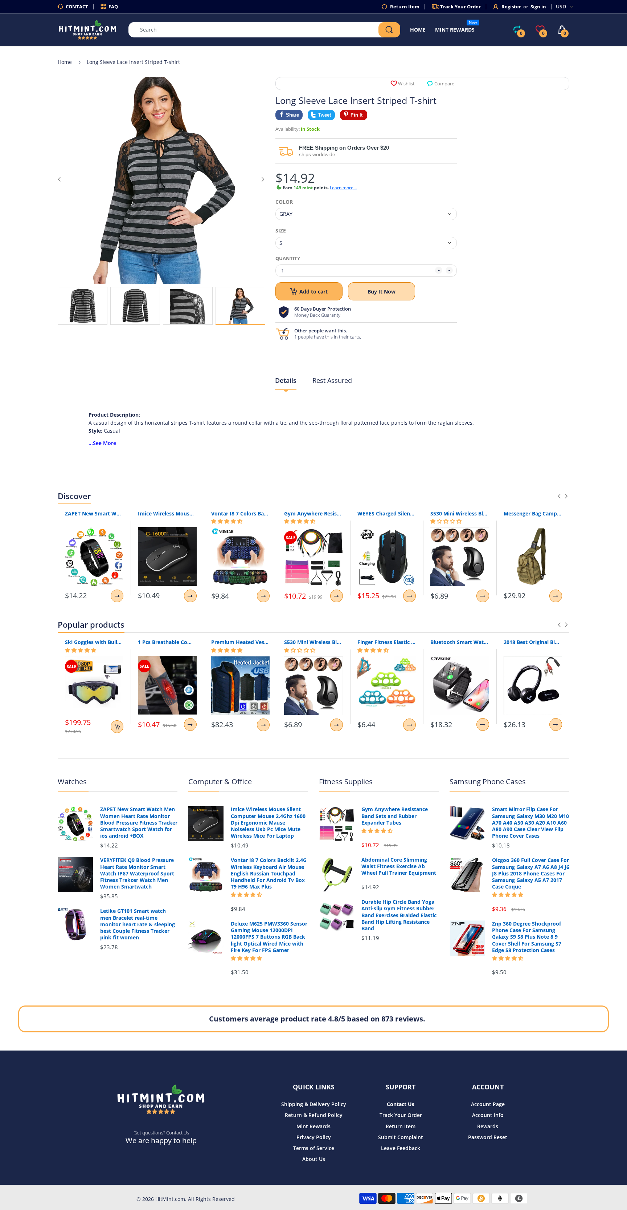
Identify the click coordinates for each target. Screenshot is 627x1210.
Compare (444, 83)
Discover (74, 495)
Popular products (91, 624)
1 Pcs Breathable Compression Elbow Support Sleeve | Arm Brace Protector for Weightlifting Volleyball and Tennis (167, 642)
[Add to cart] (117, 726)
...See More (102, 443)
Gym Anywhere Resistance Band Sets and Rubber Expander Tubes (313, 513)
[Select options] (117, 596)
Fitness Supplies (346, 781)
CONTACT (77, 6)
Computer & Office (220, 781)
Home (65, 61)
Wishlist (406, 83)
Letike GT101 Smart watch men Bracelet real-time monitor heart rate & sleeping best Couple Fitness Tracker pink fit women (137, 924)
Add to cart (313, 291)
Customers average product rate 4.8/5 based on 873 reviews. (317, 1019)
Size (280, 230)
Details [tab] (285, 380)
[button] (226, 521)
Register (511, 6)
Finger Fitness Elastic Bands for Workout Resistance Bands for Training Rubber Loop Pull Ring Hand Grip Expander (386, 642)
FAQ (113, 6)
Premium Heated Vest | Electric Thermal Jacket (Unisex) (240, 642)
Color (284, 202)
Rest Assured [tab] (332, 380)
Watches (72, 781)
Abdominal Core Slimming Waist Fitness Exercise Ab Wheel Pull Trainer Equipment (398, 866)
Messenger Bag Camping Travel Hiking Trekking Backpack (533, 513)
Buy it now (382, 291)
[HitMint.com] (88, 29)
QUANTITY (287, 258)
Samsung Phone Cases (488, 781)
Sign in (538, 6)
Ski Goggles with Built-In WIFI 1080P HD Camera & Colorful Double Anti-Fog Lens (94, 642)
